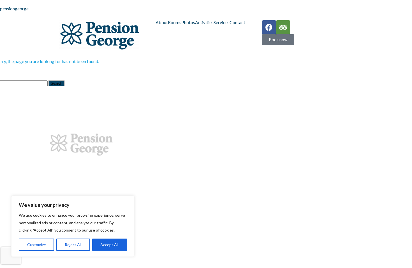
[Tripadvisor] (283, 27)
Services (222, 22)
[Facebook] (269, 27)
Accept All (109, 244)
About (162, 22)
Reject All (73, 244)
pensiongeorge (14, 8)
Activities (204, 22)
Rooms (174, 22)
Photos (188, 22)
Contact (237, 22)
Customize (36, 244)
